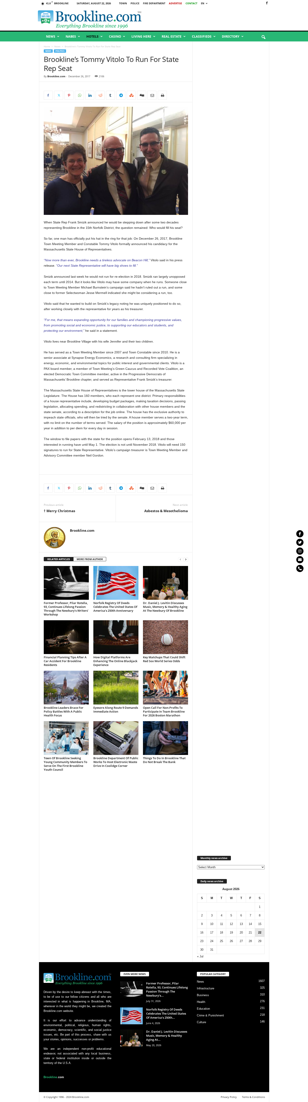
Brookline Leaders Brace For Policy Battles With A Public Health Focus (63, 711)
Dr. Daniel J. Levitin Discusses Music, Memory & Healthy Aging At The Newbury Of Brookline (165, 607)
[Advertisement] (217, 18)
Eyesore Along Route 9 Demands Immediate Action (115, 709)
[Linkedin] (89, 95)
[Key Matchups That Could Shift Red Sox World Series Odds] (165, 637)
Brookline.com (56, 76)
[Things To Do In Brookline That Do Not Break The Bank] (165, 738)
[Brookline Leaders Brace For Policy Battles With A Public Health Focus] (66, 687)
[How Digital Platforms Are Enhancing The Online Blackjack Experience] (115, 637)
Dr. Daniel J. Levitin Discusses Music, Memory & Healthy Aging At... (166, 1035)
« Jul (200, 956)
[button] (263, 37)
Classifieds (201, 36)
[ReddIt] (100, 95)
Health (201, 1002)
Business (203, 995)
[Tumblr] (110, 95)
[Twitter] (299, 542)
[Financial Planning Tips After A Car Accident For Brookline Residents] (66, 637)
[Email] (151, 95)
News (50, 36)
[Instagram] (299, 551)
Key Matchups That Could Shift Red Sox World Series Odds (164, 659)
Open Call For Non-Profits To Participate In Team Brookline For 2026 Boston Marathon (164, 711)
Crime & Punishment (210, 1015)
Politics (59, 51)
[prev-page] (180, 559)
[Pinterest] (69, 95)
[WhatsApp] (79, 95)
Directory (230, 36)
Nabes (71, 36)
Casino (115, 36)
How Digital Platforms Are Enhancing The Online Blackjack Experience (115, 661)
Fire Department (154, 3)
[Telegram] (120, 95)
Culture (201, 1022)
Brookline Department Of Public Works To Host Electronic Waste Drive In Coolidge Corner (115, 762)
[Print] (162, 95)
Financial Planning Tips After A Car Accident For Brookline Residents (65, 661)
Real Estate (172, 36)
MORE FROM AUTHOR (90, 559)
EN (202, 3)
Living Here (141, 36)
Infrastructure (205, 988)
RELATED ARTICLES (58, 559)
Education (203, 1008)
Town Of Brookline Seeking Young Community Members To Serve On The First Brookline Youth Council (65, 764)
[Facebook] (266, 3)
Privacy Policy (229, 1097)
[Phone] (299, 568)
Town (123, 3)
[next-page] (186, 559)
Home (47, 46)
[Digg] (141, 95)
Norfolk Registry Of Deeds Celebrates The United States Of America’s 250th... (166, 1013)
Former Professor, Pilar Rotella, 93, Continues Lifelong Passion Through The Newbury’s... (167, 989)
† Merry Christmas (59, 511)
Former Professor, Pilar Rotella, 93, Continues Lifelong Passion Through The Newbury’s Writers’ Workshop (66, 608)
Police (135, 3)
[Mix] (131, 95)
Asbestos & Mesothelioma (166, 511)
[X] (58, 95)
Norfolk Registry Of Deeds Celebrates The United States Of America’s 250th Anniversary (115, 607)
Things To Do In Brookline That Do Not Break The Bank (164, 760)
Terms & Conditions (253, 1097)
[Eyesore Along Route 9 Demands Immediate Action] (115, 687)
